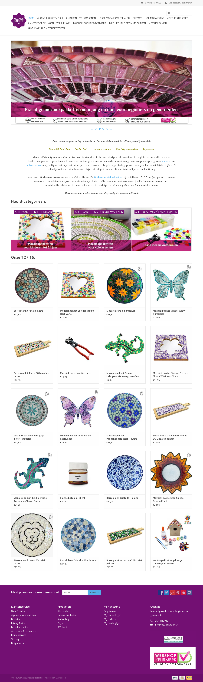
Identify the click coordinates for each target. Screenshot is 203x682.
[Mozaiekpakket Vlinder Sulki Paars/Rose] (78, 410)
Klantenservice (18, 634)
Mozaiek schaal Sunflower (120, 310)
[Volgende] (185, 83)
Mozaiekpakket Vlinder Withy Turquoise (169, 312)
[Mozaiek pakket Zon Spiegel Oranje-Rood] (171, 472)
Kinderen (71, 18)
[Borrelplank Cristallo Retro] (32, 285)
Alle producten (65, 611)
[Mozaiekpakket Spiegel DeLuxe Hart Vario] (78, 285)
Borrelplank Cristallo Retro (28, 310)
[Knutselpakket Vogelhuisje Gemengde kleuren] (171, 535)
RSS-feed (62, 627)
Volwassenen (87, 18)
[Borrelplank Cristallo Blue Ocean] (78, 535)
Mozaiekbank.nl (158, 23)
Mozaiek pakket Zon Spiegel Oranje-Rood (168, 499)
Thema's (137, 18)
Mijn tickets (110, 619)
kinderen (166, 161)
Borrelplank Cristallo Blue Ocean (78, 560)
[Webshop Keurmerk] (171, 658)
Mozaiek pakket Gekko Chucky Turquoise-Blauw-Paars (30, 499)
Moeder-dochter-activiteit (89, 23)
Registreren (110, 611)
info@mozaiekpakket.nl (167, 624)
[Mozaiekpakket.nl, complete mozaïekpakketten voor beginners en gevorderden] (18, 20)
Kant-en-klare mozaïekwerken (46, 28)
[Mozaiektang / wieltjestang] (78, 348)
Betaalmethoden (19, 627)
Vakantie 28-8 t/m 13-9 (50, 18)
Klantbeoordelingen (40, 23)
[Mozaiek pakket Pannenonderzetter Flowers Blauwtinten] (125, 410)
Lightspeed (61, 677)
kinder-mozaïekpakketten (108, 177)
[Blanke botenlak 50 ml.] (78, 472)
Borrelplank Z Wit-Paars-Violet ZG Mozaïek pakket (170, 437)
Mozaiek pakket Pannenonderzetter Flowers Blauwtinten (121, 437)
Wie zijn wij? (63, 23)
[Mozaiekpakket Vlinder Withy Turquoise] (171, 285)
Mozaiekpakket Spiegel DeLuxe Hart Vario (77, 312)
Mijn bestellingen (112, 614)
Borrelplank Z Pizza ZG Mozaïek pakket (31, 375)
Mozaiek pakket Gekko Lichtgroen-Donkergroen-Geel (122, 375)
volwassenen (34, 165)
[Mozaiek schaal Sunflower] (125, 285)
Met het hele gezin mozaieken (127, 23)
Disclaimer (16, 619)
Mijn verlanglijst (112, 623)
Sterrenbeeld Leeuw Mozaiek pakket (29, 562)
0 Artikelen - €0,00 (153, 2)
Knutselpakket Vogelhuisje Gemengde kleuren (167, 562)
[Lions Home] (171, 639)
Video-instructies (177, 18)
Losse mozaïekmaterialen (114, 18)
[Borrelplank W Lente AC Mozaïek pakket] (125, 535)
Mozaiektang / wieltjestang (75, 373)
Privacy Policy (18, 623)
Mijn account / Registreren (180, 2)
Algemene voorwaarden (23, 614)
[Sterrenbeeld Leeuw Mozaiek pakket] (32, 535)
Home (30, 18)
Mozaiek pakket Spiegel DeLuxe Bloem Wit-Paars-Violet (170, 375)
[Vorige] (17, 83)
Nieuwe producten (67, 614)
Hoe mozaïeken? (154, 18)
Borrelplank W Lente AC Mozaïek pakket (124, 562)
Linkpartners (17, 643)
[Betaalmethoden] (174, 677)
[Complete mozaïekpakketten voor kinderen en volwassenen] (101, 82)
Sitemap (15, 639)
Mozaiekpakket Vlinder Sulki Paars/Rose (76, 437)
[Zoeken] (168, 13)
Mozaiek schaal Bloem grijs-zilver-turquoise (29, 437)
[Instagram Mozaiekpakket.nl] (189, 592)
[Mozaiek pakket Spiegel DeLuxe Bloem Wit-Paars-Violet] (171, 348)
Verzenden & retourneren (24, 631)
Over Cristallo (18, 611)
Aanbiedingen (64, 619)
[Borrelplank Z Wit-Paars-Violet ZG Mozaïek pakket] (171, 410)
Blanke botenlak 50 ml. (72, 497)
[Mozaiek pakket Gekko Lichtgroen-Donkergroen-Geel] (125, 348)
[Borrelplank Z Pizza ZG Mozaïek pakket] (32, 348)
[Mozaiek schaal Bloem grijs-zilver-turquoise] (32, 410)
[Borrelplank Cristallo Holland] (125, 472)
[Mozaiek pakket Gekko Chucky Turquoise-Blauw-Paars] (32, 472)
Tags (60, 623)
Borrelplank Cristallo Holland (122, 497)
